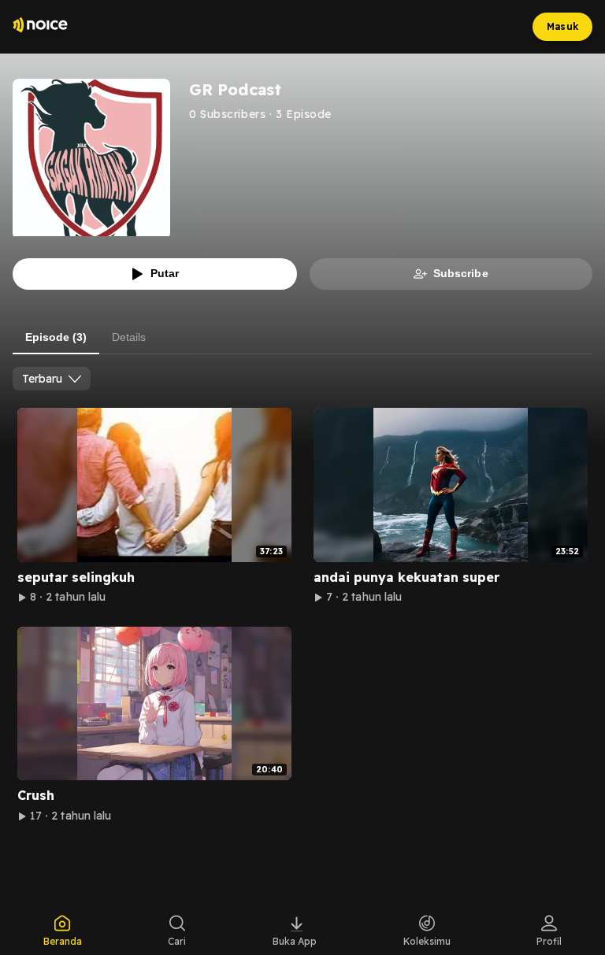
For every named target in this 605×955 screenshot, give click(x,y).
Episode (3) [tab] (56, 337)
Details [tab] (129, 337)
